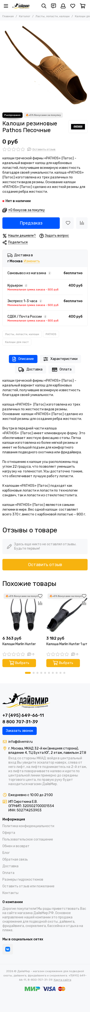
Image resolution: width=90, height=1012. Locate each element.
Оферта (8, 833)
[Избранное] (68, 223)
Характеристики (64, 359)
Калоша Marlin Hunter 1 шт (66, 644)
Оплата (66, 369)
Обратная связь (15, 859)
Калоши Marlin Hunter (19, 644)
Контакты (10, 893)
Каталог (24, 16)
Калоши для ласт (17, 342)
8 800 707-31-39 (20, 721)
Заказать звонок (19, 731)
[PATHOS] (78, 126)
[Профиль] (63, 6)
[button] (28, 673)
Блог (6, 853)
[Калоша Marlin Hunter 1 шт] (67, 613)
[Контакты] (53, 6)
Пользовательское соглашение (27, 839)
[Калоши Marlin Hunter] (23, 613)
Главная (8, 16)
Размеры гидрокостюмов (22, 880)
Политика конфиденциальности (28, 826)
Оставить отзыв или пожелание (28, 886)
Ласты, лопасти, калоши (53, 16)
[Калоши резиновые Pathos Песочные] (45, 65)
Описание (26, 359)
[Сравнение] (82, 223)
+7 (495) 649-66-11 (23, 715)
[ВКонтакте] (7, 949)
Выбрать (22, 663)
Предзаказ (31, 223)
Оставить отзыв (45, 564)
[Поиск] (44, 6)
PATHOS (51, 334)
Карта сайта (62, 979)
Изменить (32, 261)
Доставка (34, 369)
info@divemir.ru (20, 742)
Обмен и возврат (16, 846)
